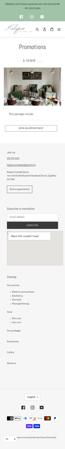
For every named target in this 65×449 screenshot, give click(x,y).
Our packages (14, 330)
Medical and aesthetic (23, 292)
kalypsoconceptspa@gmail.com (21, 165)
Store (9, 312)
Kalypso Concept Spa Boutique (27, 437)
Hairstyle (16, 300)
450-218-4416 (13, 158)
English (31, 397)
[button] (10, 439)
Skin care (16, 318)
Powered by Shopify (48, 437)
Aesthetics (17, 296)
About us (11, 363)
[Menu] (59, 29)
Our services (13, 285)
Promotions (13, 341)
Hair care (16, 322)
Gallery (10, 352)
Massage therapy (20, 303)
